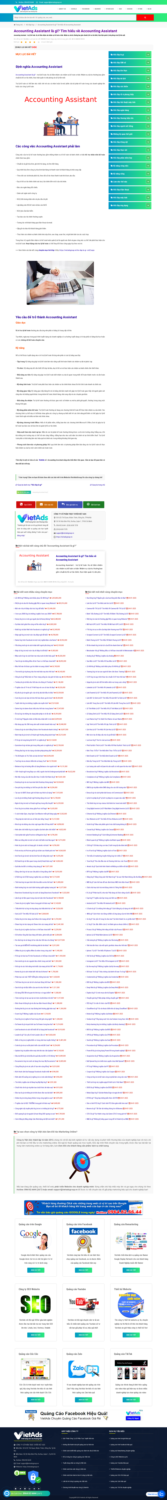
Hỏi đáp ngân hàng (121, 110)
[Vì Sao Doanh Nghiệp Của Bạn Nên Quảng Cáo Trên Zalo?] (83, 1369)
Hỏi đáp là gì (118, 54)
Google (74, 9)
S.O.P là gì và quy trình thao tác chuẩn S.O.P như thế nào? (111, 677)
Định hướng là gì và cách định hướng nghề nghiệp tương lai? (40, 887)
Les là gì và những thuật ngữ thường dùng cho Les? (38, 798)
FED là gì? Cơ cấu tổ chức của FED (103, 1003)
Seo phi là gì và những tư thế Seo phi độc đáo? (36, 787)
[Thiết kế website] (131, 1305)
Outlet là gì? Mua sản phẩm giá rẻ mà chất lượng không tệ (112, 824)
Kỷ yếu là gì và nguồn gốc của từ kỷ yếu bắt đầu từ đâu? (39, 693)
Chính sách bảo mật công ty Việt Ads (74, 1469)
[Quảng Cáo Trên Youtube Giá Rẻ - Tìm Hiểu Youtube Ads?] (83, 1305)
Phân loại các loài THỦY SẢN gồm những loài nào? (37, 977)
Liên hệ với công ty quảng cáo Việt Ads (75, 1481)
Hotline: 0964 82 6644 (26, 2)
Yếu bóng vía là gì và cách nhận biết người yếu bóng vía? (39, 645)
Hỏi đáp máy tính (120, 197)
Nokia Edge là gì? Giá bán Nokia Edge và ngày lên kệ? (110, 1093)
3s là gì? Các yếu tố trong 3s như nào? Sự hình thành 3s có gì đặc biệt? (116, 919)
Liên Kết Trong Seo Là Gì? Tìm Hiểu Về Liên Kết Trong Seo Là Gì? (114, 703)
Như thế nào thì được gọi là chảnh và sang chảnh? (37, 666)
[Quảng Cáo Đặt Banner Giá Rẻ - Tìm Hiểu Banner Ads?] (131, 1240)
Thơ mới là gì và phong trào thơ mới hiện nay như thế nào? (40, 672)
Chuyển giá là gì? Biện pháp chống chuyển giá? (108, 998)
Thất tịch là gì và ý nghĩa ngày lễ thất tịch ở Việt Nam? (110, 1082)
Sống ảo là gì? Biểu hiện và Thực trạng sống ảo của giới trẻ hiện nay (43, 677)
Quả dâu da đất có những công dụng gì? (34, 866)
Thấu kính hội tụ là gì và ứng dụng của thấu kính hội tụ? (39, 908)
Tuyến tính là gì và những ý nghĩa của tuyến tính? (37, 703)
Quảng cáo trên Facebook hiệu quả (121, 1445)
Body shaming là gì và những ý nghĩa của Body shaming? (111, 1024)
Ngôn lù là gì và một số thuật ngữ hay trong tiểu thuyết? (39, 803)
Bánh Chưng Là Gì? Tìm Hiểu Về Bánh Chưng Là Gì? (109, 640)
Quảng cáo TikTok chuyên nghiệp (121, 1487)
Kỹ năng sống (118, 174)
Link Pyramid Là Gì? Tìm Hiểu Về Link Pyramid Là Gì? (109, 693)
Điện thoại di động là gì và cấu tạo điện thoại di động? (38, 1003)
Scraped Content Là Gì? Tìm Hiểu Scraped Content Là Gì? (111, 635)
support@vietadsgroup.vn (65, 533)
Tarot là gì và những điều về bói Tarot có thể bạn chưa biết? (40, 661)
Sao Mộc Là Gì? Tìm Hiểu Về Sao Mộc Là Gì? (107, 661)
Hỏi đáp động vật (120, 142)
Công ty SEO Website (29, 1289)
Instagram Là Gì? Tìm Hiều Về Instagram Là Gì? (108, 961)
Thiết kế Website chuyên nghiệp (120, 1469)
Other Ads (110, 9)
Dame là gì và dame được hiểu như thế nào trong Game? (39, 708)
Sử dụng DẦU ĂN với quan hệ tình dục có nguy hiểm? (38, 993)
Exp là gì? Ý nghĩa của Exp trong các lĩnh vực (107, 898)
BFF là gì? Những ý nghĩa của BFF (103, 872)
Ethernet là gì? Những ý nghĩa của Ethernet (106, 814)
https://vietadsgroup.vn (64, 537)
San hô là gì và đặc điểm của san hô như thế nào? (37, 987)
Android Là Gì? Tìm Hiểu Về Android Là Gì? (106, 903)
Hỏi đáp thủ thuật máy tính (124, 102)
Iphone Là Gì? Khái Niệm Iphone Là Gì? (105, 935)
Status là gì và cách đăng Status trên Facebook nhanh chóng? (41, 730)
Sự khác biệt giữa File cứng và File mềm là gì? (35, 624)
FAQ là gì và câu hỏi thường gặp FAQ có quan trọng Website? (41, 603)
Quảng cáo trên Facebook (79, 1224)
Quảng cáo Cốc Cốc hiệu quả (120, 1475)
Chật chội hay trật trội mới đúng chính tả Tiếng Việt (109, 887)
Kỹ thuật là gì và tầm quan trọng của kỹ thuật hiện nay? (39, 861)
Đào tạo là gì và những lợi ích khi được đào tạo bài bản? (38, 1093)
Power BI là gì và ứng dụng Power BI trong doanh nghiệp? (111, 1051)
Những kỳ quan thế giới (122, 134)
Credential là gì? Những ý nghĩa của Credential (107, 977)
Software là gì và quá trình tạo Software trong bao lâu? (39, 1024)
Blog (149, 9)
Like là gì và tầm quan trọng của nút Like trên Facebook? (39, 898)
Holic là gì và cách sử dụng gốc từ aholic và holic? (37, 845)
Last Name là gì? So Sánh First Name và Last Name (109, 719)
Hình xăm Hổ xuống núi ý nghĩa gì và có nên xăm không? (38, 1077)
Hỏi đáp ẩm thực (120, 70)
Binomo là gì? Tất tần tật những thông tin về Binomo (110, 1109)
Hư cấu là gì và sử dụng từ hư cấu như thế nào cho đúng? (40, 940)
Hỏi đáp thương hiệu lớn (123, 118)
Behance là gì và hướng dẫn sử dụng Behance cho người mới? (41, 766)
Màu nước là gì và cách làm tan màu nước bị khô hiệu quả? (40, 656)
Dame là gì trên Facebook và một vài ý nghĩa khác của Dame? (41, 640)
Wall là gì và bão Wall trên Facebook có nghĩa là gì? (37, 630)
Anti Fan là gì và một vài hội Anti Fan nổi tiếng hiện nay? (39, 856)
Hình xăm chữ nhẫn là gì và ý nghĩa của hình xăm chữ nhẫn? (40, 830)
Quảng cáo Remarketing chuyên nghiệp (123, 1451)
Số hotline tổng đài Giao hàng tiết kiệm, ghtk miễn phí (38, 935)
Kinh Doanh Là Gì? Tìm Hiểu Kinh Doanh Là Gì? (107, 756)
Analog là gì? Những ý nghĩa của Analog (105, 656)
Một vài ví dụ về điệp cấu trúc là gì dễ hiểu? (35, 608)
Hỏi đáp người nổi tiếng (123, 126)
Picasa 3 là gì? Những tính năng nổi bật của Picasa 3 (110, 930)
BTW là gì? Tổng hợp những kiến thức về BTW (107, 1098)
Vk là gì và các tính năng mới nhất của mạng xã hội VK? (39, 966)
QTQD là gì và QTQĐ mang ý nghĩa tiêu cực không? (37, 877)
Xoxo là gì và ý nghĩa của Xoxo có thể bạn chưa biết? (38, 930)
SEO (120, 9)
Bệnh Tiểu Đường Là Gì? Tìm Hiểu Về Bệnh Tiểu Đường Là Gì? (113, 614)
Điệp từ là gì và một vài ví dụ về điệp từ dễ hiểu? (36, 651)
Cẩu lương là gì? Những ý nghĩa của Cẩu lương (107, 940)
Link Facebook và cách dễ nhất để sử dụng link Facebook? (40, 1030)
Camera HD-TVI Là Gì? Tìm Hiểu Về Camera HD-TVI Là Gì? (111, 608)
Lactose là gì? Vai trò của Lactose (103, 740)
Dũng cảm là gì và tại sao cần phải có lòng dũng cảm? (38, 872)
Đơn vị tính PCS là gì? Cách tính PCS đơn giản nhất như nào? (113, 1103)
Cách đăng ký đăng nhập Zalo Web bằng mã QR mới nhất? (39, 1119)
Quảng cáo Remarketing (126, 1224)
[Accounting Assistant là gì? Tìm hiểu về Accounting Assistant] (60, 117)
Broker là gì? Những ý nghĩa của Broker (105, 1014)
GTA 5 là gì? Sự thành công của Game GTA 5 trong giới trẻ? (112, 1114)
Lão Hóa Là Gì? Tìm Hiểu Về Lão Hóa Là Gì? (106, 730)
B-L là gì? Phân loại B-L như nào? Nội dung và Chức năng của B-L (113, 893)
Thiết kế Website (122, 1289)
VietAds (42, 460)
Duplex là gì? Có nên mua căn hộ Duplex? (106, 993)
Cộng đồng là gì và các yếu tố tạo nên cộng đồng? (37, 1066)
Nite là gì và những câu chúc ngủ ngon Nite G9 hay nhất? (39, 824)
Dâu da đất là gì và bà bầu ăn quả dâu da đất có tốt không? (40, 1056)
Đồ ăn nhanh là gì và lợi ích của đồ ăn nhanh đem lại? (110, 645)
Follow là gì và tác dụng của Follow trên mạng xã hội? (38, 919)
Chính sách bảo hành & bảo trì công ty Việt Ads (77, 1475)
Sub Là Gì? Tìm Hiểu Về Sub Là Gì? (32, 914)
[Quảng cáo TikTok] (131, 1369)
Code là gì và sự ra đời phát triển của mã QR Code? (37, 1045)
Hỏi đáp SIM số (119, 62)
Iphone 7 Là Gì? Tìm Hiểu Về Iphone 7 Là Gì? (107, 951)
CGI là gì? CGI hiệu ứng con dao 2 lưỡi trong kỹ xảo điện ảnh (112, 845)
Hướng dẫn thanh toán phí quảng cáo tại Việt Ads (78, 1445)
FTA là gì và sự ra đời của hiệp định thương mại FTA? (110, 630)
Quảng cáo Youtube (76, 1289)
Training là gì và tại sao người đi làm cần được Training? (111, 672)
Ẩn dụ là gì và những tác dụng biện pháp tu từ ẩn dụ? (38, 714)
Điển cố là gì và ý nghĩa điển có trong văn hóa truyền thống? (40, 1040)
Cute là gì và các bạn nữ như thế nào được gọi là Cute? (39, 698)
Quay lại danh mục (29, 485)
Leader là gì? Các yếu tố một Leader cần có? (35, 1035)
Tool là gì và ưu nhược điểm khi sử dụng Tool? (36, 761)
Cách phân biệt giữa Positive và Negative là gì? (36, 835)
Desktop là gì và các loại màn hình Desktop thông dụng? (39, 782)
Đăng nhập (21, 536)
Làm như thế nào (120, 182)
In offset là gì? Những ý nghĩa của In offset (107, 851)
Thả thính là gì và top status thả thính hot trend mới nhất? (112, 803)
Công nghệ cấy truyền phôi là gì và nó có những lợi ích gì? (39, 1109)
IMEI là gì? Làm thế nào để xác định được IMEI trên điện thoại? (113, 882)
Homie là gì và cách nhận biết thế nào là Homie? (36, 972)
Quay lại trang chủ (98, 485)
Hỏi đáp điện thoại (121, 190)
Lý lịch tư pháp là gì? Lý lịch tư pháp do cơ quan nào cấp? (111, 798)
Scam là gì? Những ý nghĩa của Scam (33, 1014)
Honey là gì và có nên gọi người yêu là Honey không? (38, 619)
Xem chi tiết (36, 1270)
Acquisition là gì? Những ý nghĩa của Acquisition (108, 1056)
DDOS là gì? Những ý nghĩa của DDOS (104, 1087)
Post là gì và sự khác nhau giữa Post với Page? (36, 808)
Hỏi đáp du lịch (119, 78)
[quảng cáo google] (83, 1207)
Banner (97, 9)
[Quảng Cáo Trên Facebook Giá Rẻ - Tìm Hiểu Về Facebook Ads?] (83, 1240)
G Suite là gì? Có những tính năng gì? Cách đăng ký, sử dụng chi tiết (115, 908)
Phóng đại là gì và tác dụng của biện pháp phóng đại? (38, 751)
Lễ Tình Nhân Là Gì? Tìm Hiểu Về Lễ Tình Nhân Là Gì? (110, 708)
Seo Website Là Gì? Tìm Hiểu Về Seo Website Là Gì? (110, 819)
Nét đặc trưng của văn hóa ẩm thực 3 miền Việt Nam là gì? (40, 777)
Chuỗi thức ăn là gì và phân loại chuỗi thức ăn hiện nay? (39, 1087)
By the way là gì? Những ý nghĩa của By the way (108, 966)
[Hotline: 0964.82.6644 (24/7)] (7, 1493)
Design (129, 9)
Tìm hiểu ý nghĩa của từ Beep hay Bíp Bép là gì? (35, 1082)
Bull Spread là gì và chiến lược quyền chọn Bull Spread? (110, 1061)
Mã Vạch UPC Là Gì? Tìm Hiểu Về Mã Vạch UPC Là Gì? (110, 624)
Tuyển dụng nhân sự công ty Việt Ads (74, 1463)
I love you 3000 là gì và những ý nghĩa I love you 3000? (38, 614)
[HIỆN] (34, 47)
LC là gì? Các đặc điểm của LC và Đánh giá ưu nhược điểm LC (113, 924)
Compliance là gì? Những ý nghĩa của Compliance (109, 777)
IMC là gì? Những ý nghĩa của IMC (103, 782)
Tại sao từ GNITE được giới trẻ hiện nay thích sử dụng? (39, 793)
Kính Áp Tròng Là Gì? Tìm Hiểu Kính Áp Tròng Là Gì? (109, 761)
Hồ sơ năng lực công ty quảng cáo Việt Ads (76, 1457)
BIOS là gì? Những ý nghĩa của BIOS (104, 1030)
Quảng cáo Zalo (74, 1353)
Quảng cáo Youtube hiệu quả (119, 1463)
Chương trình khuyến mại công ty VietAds (76, 1487)
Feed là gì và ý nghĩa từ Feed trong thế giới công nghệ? (38, 1019)
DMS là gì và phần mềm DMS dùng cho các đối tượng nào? (112, 787)
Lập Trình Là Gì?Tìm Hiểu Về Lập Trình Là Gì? (107, 724)
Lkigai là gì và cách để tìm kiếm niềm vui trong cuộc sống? (112, 682)
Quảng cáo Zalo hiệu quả (118, 1481)
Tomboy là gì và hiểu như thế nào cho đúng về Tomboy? (39, 682)
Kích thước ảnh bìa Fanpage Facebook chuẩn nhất (37, 1072)
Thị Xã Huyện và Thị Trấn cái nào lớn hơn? (34, 756)
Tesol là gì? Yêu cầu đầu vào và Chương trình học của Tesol (112, 861)
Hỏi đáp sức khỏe (120, 86)
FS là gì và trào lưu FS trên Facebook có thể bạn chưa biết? (40, 956)
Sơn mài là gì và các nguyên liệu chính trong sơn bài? (38, 961)
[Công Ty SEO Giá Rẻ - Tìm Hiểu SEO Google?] (35, 1305)
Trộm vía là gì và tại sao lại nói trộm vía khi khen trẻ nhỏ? (39, 998)
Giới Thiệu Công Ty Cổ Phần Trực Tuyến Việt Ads (78, 1438)
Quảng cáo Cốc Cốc (28, 1353)
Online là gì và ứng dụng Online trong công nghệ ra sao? (38, 1098)
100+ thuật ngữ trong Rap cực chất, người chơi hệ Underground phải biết (45, 772)
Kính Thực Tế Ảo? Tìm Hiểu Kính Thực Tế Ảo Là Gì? (109, 751)
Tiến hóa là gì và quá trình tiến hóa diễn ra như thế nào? (39, 882)
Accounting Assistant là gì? (26, 75)
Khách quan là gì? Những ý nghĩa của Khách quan (108, 840)
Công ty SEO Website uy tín (119, 1457)
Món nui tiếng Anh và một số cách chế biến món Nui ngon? (40, 840)
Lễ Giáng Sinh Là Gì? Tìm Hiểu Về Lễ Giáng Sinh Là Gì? (110, 714)
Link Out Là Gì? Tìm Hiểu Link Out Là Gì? (105, 603)
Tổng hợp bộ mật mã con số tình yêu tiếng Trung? (37, 819)
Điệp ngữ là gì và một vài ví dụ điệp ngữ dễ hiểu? (36, 635)
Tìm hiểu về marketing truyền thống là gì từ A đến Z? (110, 856)
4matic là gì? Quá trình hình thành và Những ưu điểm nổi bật (112, 866)
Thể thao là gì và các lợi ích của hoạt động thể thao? (38, 982)
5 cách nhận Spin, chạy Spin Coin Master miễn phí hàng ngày (41, 814)
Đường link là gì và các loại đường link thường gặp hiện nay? (40, 1009)
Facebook (85, 9)
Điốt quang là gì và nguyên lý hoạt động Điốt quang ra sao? (40, 1114)
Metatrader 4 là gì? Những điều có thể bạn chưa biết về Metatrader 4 (115, 651)
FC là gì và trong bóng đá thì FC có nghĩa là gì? (36, 740)
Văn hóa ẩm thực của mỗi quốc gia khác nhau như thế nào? (112, 945)
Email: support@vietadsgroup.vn (50, 2)
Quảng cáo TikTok (123, 1353)
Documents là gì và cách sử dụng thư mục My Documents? (40, 1061)
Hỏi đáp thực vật (120, 150)
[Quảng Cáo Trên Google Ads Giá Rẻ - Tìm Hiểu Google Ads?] (35, 1240)
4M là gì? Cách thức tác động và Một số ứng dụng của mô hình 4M (114, 914)
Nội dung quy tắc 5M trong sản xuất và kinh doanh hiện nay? (40, 724)
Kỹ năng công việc (120, 166)
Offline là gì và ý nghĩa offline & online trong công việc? (38, 951)
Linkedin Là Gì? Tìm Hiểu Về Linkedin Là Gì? (106, 687)
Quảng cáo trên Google (30, 1224)
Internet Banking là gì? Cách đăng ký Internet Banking (110, 835)
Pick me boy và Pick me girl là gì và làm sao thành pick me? (40, 851)
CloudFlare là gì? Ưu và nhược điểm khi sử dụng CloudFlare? (112, 1009)
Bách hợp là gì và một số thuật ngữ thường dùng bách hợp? (40, 735)
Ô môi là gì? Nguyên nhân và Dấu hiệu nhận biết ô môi (38, 719)
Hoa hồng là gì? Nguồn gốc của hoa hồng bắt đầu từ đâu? (111, 598)
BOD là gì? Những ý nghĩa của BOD (103, 982)
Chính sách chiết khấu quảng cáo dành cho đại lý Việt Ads (81, 1451)
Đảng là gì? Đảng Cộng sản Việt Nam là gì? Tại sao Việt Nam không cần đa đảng (119, 877)
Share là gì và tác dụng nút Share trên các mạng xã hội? (39, 924)
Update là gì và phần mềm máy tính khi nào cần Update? (39, 1051)
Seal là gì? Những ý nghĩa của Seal (103, 1040)
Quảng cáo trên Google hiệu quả (121, 1438)
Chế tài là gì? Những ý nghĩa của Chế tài (105, 956)
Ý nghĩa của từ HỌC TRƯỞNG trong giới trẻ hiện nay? (37, 1103)
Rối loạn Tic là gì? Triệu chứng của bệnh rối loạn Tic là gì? (111, 972)
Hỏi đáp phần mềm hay (122, 158)
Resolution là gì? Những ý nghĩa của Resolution (108, 772)
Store (140, 9)
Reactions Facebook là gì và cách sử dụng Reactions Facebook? (42, 893)
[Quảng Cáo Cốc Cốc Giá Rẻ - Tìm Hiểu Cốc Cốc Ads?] (36, 1369)
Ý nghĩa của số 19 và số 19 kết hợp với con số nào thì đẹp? (40, 687)
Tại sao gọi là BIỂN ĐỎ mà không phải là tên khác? (37, 945)
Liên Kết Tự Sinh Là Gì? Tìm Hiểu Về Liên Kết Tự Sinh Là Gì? (112, 698)
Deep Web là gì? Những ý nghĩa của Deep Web (107, 987)
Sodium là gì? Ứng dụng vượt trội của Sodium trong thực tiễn (113, 1019)
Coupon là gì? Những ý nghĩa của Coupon (106, 1072)
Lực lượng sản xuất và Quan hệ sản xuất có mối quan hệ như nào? (114, 766)
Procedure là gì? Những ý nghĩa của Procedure (107, 1045)
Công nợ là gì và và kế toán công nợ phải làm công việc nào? (112, 1077)
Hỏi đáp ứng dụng (120, 205)
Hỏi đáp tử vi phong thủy (123, 94)
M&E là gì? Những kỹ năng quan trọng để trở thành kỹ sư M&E (113, 1119)
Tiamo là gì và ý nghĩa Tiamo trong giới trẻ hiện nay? (38, 903)
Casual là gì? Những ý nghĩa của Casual (105, 830)
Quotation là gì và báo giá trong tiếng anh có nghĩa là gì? (39, 745)
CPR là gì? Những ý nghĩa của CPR (103, 1035)
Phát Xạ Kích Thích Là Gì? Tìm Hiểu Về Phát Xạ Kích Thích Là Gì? (114, 745)
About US (62, 9)
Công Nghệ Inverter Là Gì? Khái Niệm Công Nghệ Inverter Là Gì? (113, 808)
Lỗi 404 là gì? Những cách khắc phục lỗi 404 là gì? (38, 598)
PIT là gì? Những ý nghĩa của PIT (103, 1066)
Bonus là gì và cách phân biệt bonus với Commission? (110, 793)
